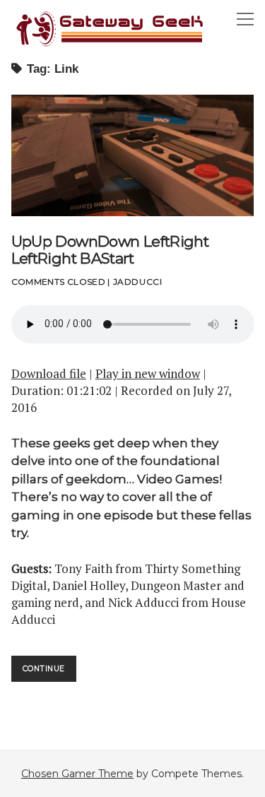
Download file (48, 373)
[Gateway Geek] (110, 44)
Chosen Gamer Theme (77, 773)
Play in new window (147, 373)
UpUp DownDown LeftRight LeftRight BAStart (132, 155)
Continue (49, 672)
